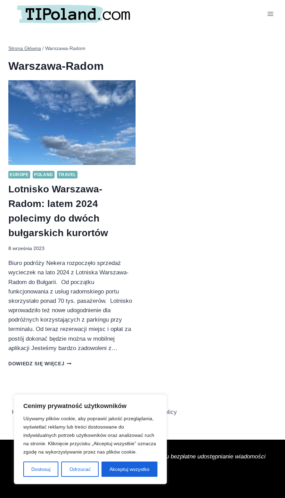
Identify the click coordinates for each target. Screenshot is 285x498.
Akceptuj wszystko (129, 469)
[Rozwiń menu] (270, 13)
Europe (19, 174)
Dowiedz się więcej (40, 363)
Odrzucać (80, 469)
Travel (67, 174)
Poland (43, 174)
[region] (90, 439)
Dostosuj (40, 469)
